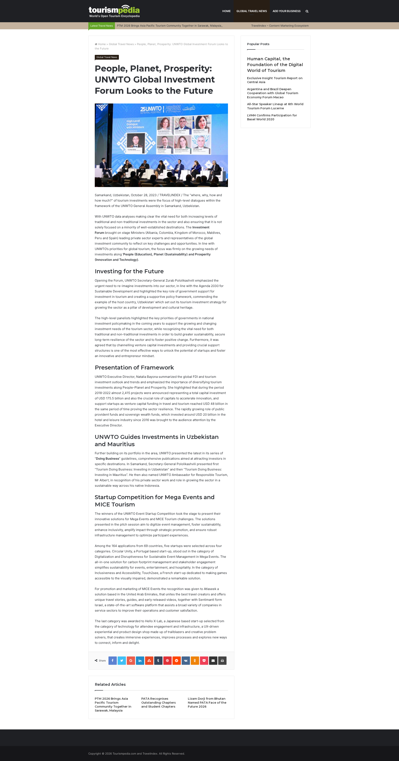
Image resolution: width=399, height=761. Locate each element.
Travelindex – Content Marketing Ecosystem (280, 25)
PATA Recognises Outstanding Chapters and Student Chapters (158, 702)
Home (226, 11)
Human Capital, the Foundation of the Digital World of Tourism (275, 64)
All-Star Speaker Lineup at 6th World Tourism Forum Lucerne (275, 106)
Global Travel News (251, 11)
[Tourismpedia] (114, 11)
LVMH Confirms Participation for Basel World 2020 (272, 117)
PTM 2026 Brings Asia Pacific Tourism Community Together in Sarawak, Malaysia (169, 25)
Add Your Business (286, 11)
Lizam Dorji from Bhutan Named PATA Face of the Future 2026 (207, 702)
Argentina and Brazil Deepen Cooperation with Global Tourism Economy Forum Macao (272, 93)
